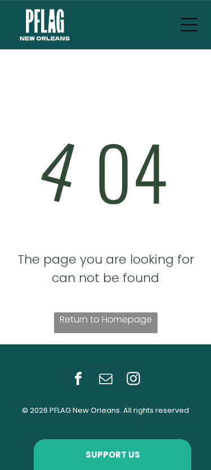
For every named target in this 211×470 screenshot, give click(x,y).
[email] (105, 380)
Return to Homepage (106, 319)
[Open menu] (189, 24)
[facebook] (78, 380)
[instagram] (133, 380)
